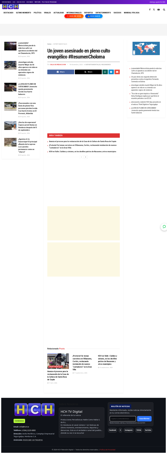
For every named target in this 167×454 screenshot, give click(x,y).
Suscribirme (144, 418)
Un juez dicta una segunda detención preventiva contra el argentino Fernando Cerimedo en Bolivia (145, 79)
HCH (14, 2)
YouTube (148, 430)
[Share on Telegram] (111, 72)
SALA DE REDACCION (58, 64)
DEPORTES (88, 13)
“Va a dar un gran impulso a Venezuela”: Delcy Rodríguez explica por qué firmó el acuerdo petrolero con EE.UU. (145, 96)
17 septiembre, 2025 (80, 373)
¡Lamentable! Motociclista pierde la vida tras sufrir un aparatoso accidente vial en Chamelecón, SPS (27, 48)
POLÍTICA (37, 13)
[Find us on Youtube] (158, 9)
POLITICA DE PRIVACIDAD (49, 2)
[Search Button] (164, 10)
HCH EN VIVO (21, 2)
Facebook (112, 430)
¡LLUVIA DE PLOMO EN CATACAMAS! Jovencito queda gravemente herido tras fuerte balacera (27, 89)
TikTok (138, 430)
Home (49, 44)
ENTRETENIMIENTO (103, 13)
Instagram (129, 430)
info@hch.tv (24, 427)
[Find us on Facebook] (149, 9)
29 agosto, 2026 (24, 56)
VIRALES (47, 13)
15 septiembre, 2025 (106, 367)
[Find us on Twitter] (154, 9)
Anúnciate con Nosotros (33, 440)
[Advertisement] (83, 29)
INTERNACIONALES (74, 13)
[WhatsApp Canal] (164, 227)
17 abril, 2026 (52, 383)
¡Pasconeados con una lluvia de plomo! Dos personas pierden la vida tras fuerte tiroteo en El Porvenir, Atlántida (27, 108)
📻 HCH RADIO (94, 16)
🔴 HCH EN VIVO (74, 16)
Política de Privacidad (107, 450)
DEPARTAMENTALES (60, 44)
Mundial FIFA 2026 (131, 13)
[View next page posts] (86, 157)
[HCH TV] (34, 409)
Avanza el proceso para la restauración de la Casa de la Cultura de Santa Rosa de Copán (82, 141)
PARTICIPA (37, 2)
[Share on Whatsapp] (105, 72)
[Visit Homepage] (10, 7)
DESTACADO (8, 13)
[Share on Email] (117, 72)
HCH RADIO (29, 2)
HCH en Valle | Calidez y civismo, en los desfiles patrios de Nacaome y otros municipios (82, 151)
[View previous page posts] (81, 157)
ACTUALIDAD (59, 13)
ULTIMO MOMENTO (23, 13)
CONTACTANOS (6, 2)
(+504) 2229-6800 (29, 430)
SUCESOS (117, 13)
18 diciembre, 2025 (76, 64)
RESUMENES (106, 64)
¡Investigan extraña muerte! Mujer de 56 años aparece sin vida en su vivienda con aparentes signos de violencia (146, 87)
